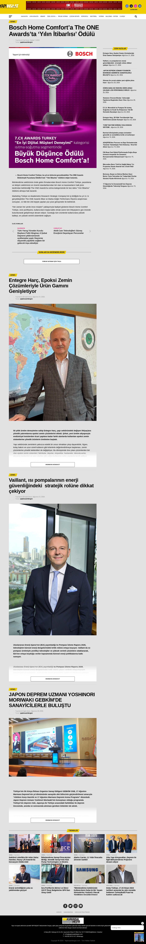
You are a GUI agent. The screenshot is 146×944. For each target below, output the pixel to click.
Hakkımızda (68, 912)
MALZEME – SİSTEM (112, 16)
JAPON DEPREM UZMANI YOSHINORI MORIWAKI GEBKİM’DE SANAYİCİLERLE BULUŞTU (117, 73)
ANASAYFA (24, 16)
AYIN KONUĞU (34, 16)
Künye (59, 912)
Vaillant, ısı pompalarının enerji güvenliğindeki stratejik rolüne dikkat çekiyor (117, 63)
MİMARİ (42, 16)
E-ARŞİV (122, 16)
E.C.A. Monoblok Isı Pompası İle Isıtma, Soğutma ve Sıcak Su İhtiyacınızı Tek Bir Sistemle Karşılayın (118, 110)
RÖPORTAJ (84, 16)
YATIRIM (101, 16)
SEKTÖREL (93, 16)
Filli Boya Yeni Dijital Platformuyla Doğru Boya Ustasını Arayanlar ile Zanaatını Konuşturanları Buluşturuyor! (120, 155)
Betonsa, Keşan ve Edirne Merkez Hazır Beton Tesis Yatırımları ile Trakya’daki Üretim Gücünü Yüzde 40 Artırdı (119, 176)
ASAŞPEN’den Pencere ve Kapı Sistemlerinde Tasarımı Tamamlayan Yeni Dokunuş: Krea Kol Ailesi (120, 145)
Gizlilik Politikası (82, 912)
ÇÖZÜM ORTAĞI (74, 16)
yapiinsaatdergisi (26, 42)
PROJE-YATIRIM (63, 16)
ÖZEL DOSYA (51, 16)
